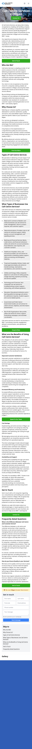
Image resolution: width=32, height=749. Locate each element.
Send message (16, 620)
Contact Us (16, 18)
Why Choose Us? (8, 632)
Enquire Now (16, 330)
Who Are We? (7, 630)
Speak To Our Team (16, 419)
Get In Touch (16, 61)
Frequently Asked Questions (11, 649)
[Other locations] (24, 3)
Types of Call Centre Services (11, 635)
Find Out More (16, 150)
